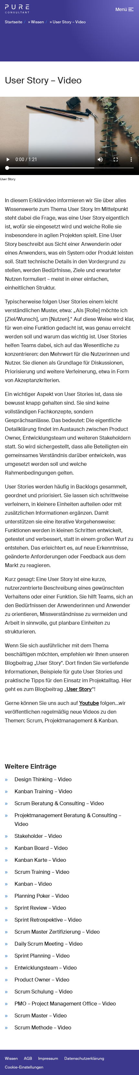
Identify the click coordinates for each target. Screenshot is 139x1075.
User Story (79, 689)
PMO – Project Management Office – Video (65, 1003)
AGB (28, 1058)
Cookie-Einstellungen (24, 1067)
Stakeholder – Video (38, 836)
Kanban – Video (33, 884)
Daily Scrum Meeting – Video (48, 943)
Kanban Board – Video (41, 848)
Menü (121, 9)
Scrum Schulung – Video (43, 991)
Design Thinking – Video (43, 779)
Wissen (37, 22)
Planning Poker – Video (42, 896)
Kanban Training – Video (43, 791)
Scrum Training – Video (42, 872)
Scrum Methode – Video (43, 1027)
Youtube (89, 703)
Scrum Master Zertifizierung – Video (57, 931)
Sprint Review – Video (40, 908)
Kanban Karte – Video (40, 860)
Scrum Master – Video (41, 1015)
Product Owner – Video (42, 979)
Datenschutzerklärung (84, 1058)
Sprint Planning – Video (42, 955)
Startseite (13, 22)
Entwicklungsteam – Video (46, 967)
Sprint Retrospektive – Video (48, 919)
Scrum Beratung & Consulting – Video (59, 803)
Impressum (48, 1058)
